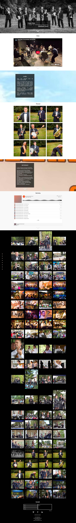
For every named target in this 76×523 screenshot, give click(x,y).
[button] (21, 114)
